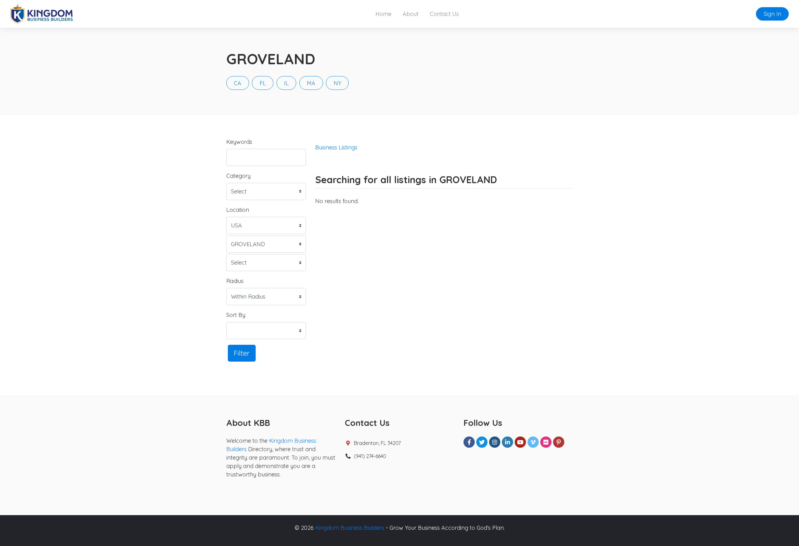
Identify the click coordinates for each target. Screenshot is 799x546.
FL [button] (263, 83)
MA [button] (311, 83)
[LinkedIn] (507, 442)
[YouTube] (520, 442)
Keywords (239, 141)
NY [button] (337, 83)
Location (237, 209)
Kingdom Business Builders (349, 527)
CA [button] (237, 83)
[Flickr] (545, 442)
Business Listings (336, 147)
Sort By (235, 315)
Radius (234, 281)
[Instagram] (494, 442)
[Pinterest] (558, 442)
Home (383, 13)
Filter (242, 353)
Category (238, 175)
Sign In (772, 13)
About (411, 13)
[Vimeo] (533, 442)
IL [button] (286, 83)
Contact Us (444, 13)
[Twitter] (482, 442)
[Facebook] (469, 442)
